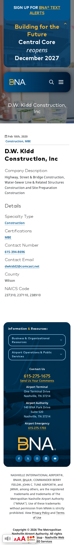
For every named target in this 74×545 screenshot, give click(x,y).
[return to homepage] (17, 82)
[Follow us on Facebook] (18, 458)
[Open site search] (51, 82)
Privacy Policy (41, 513)
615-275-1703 (37, 428)
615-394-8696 (15, 252)
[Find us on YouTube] (55, 458)
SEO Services (43, 541)
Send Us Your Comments (37, 381)
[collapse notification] (65, 24)
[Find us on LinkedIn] (46, 458)
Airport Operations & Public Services (32, 354)
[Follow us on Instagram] (37, 458)
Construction (14, 141)
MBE (28, 141)
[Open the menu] (61, 82)
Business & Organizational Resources (31, 340)
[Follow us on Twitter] (28, 458)
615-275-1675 (37, 376)
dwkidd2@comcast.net (22, 266)
